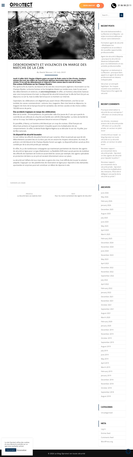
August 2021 (106, 313)
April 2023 (105, 263)
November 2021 (107, 301)
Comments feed (107, 437)
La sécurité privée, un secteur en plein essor (111, 128)
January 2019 (106, 375)
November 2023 (107, 255)
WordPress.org (107, 441)
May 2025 (104, 226)
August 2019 (106, 346)
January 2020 (106, 326)
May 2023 (104, 259)
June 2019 (105, 355)
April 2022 (105, 284)
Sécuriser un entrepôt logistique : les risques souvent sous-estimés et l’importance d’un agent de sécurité (111, 89)
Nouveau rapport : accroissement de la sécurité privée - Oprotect (111, 150)
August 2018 (106, 396)
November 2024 (107, 247)
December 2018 (107, 380)
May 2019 (104, 359)
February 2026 (106, 201)
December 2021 (107, 296)
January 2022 (106, 292)
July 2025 (104, 218)
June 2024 (105, 251)
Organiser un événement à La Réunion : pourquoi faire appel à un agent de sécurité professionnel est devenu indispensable (112, 75)
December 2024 (107, 243)
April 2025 (105, 230)
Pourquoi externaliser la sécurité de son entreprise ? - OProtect (112, 112)
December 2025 (107, 209)
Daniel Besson (46, 72)
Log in (103, 429)
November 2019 (107, 334)
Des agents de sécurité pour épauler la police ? (111, 156)
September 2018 (107, 392)
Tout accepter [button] (10, 450)
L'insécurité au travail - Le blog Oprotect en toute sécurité (111, 137)
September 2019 (107, 342)
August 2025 (106, 213)
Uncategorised (107, 413)
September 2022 (107, 276)
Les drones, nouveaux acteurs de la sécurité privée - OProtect (112, 123)
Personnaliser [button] (21, 450)
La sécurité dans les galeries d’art (29, 195)
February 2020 (106, 321)
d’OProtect (64, 151)
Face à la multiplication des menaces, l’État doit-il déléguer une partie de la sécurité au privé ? (111, 173)
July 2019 (104, 350)
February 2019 (106, 371)
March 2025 (105, 234)
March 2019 (105, 367)
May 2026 (104, 197)
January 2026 (106, 205)
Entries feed (105, 433)
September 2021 (107, 309)
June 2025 (105, 222)
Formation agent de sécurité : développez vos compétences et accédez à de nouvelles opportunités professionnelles (112, 47)
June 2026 (105, 193)
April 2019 (105, 363)
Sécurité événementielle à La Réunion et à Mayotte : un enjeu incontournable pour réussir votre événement (112, 35)
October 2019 (106, 338)
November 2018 (107, 384)
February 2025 (106, 238)
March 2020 (105, 317)
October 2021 (106, 305)
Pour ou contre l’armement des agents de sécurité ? (73, 195)
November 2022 (107, 272)
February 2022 (106, 288)
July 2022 (104, 280)
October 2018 (106, 388)
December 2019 (107, 330)
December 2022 (107, 267)
